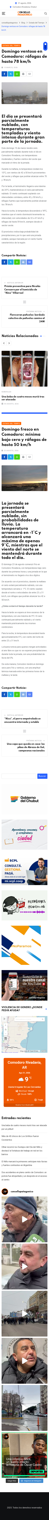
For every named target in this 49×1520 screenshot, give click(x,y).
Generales (6, 392)
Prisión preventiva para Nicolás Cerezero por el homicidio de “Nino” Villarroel (22, 289)
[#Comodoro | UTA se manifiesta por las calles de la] (24, 1314)
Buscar (42, 776)
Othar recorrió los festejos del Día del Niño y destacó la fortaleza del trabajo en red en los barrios (22, 1151)
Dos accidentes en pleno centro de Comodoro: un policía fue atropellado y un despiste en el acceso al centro (24, 1176)
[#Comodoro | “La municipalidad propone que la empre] (24, 1219)
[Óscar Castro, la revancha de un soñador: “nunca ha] (24, 1455)
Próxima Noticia (34, 311)
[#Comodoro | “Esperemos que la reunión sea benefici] (24, 1266)
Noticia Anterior (15, 283)
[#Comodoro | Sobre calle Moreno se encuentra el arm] (24, 1408)
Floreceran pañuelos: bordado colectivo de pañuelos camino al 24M (26, 318)
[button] (4, 343)
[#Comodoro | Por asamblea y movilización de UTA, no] (24, 1361)
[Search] (45, 13)
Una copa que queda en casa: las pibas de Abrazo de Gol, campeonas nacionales (26, 747)
